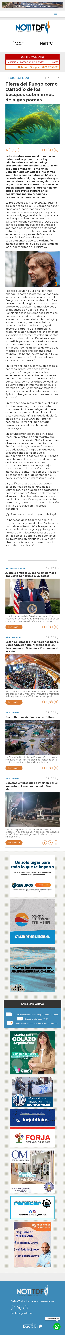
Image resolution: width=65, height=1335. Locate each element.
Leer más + (14, 627)
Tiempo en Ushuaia (32, 43)
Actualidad (13, 712)
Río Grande (13, 637)
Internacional (15, 568)
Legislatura (17, 78)
